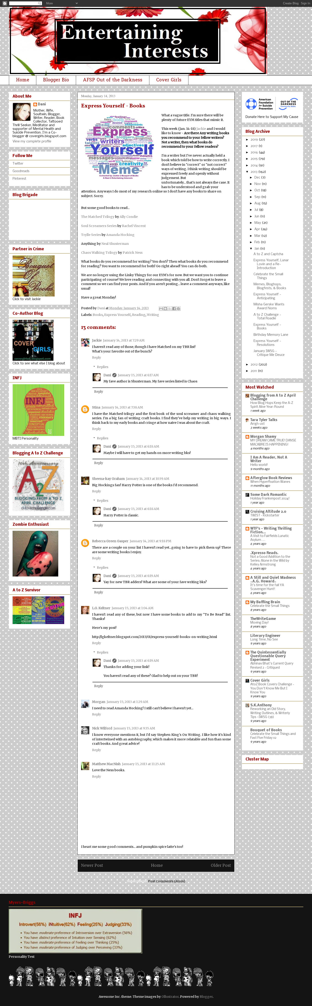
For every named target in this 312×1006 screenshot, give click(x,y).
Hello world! (259, 465)
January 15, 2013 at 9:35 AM (134, 728)
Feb (257, 242)
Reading (138, 315)
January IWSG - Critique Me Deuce (269, 353)
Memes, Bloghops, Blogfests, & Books (270, 286)
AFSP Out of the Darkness (112, 80)
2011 (254, 371)
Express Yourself (117, 315)
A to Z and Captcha (268, 254)
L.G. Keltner (101, 608)
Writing (153, 315)
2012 (255, 364)
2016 (255, 152)
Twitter (18, 163)
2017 (255, 146)
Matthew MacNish (106, 764)
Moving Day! (259, 622)
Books (98, 315)
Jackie (97, 340)
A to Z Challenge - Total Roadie (267, 316)
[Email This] (161, 308)
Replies (102, 367)
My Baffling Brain (265, 602)
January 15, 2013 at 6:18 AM (138, 446)
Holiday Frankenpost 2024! (270, 498)
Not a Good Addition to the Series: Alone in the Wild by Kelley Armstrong (270, 561)
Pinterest (19, 179)
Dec (257, 177)
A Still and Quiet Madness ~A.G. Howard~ (273, 579)
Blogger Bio (56, 80)
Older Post (221, 865)
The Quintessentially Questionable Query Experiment (268, 656)
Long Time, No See (264, 639)
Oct (257, 190)
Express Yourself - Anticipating (267, 296)
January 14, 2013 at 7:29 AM (124, 340)
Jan (257, 249)
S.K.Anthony (261, 705)
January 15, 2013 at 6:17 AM (138, 375)
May (258, 223)
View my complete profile (32, 141)
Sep (257, 197)
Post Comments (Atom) (166, 881)
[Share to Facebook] (174, 308)
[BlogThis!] (165, 308)
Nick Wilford (102, 728)
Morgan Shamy (263, 437)
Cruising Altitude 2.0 (268, 512)
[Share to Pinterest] (178, 308)
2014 (255, 165)
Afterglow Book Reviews (271, 478)
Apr (257, 229)
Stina (96, 407)
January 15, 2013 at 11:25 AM (143, 764)
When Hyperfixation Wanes (270, 482)
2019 (255, 139)
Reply (96, 357)
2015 (255, 159)
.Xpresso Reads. (264, 553)
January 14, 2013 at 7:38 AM (122, 407)
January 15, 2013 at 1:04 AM (132, 608)
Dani (107, 375)
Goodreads (21, 171)
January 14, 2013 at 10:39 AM (147, 479)
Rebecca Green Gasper (110, 541)
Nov (258, 184)
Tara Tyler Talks (263, 420)
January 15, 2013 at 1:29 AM (127, 702)
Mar (257, 236)
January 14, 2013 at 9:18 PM (150, 541)
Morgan (98, 702)
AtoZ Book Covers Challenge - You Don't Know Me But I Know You (272, 688)
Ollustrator (170, 997)
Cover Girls (168, 80)
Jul (256, 210)
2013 (254, 172)
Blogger (206, 997)
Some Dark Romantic (268, 495)
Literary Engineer (265, 636)
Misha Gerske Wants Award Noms (269, 306)
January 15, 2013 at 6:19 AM (138, 576)
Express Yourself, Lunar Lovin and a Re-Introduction (271, 264)
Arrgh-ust (257, 424)
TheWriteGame (263, 619)
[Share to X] (169, 308)
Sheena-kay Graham (108, 479)
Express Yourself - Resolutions (267, 343)
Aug (258, 203)
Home (22, 80)
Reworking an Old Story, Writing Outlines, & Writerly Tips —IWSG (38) (270, 713)
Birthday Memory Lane (271, 335)
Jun (257, 216)
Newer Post (92, 865)
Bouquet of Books (266, 730)
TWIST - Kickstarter (264, 515)
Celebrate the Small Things (270, 606)
